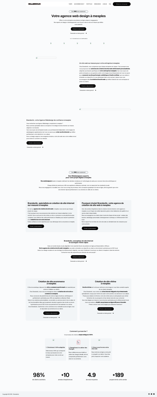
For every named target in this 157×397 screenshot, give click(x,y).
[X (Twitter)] (151, 394)
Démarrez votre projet (121, 4)
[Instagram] (154, 394)
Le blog (105, 4)
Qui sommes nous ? (79, 4)
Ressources (97, 4)
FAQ (110, 4)
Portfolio (89, 4)
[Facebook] (149, 394)
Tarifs (70, 4)
